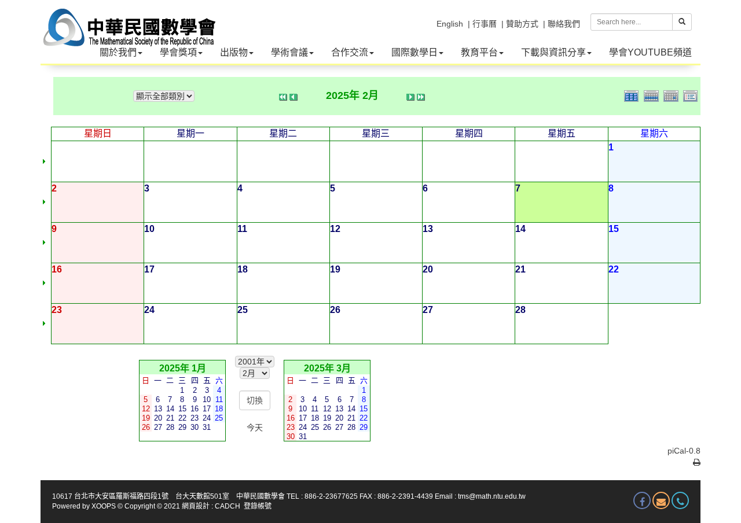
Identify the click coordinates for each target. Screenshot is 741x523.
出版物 (234, 52)
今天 (255, 427)
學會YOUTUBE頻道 (650, 52)
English (449, 23)
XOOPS (103, 506)
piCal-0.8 (683, 450)
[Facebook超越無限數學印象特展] (642, 500)
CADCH (227, 506)
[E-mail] (661, 500)
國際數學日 (414, 52)
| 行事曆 (482, 23)
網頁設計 (196, 506)
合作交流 (349, 52)
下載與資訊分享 (553, 52)
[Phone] (680, 500)
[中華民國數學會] (128, 17)
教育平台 (479, 52)
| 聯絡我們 (561, 23)
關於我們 (118, 52)
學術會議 (289, 52)
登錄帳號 (258, 506)
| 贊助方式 (519, 23)
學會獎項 (178, 52)
